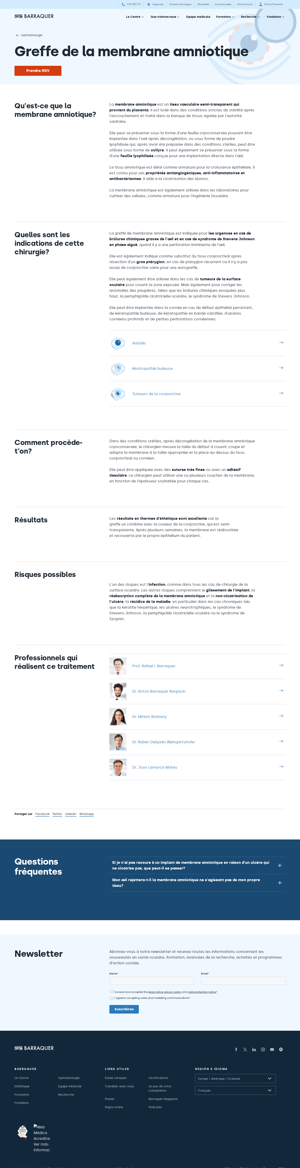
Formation (223, 17)
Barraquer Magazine (163, 1099)
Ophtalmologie (31, 35)
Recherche (249, 17)
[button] (197, 865)
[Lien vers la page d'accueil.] (34, 16)
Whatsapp (86, 814)
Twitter (57, 814)
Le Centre (133, 17)
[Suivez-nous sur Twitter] (245, 1049)
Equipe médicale (198, 17)
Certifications (158, 1078)
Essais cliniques (116, 1078)
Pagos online (114, 1107)
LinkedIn (71, 814)
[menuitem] (135, 18)
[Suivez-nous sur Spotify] (281, 1049)
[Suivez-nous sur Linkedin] (254, 1049)
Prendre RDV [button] (38, 70)
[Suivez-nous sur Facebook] (236, 1049)
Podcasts (155, 1107)
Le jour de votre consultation (160, 1088)
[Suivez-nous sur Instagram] (263, 1049)
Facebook (42, 814)
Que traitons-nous (163, 17)
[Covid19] (22, 1132)
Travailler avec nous (119, 1086)
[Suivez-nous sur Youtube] (272, 1049)
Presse (109, 1099)
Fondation (274, 17)
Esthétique (22, 1086)
